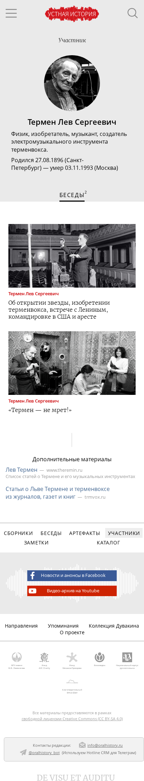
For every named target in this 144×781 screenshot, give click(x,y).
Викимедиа (99, 665)
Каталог (108, 542)
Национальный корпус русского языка (127, 667)
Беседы (51, 533)
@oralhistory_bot (44, 752)
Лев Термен (21, 469)
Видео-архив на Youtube (73, 591)
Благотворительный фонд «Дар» (72, 691)
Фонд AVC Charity (44, 667)
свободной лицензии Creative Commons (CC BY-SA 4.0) (72, 718)
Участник (72, 40)
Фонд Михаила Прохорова (72, 667)
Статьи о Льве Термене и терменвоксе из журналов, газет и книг (58, 492)
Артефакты (84, 533)
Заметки (36, 542)
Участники (124, 533)
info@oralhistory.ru (105, 745)
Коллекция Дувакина (114, 625)
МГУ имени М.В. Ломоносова (16, 667)
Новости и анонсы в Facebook (73, 575)
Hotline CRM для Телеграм (111, 752)
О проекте (72, 632)
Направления (21, 625)
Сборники (18, 533)
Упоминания (63, 625)
